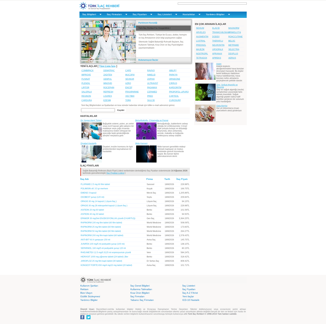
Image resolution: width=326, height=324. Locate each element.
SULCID (151, 100)
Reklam (84, 289)
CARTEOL (174, 96)
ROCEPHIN (108, 87)
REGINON (86, 96)
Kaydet (120, 110)
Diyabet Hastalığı (88, 143)
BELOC (231, 41)
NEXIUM (200, 28)
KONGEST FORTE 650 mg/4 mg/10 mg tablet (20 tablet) (106, 265)
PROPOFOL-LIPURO (179, 92)
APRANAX (217, 53)
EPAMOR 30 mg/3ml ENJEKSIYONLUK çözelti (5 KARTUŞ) (108, 218)
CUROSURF (175, 100)
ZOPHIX (151, 79)
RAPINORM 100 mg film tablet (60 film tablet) (101, 222)
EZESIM (107, 100)
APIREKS (216, 58)
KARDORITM (175, 87)
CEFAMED (152, 92)
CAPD (128, 70)
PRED (150, 96)
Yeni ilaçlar (188, 296)
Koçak (149, 188)
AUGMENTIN (202, 36)
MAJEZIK (200, 49)
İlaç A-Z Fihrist (190, 292)
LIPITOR (85, 87)
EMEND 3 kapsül (88, 193)
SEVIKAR (129, 79)
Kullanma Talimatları (141, 289)
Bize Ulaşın (86, 292)
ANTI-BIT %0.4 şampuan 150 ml (95, 239)
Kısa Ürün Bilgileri (139, 292)
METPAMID (233, 45)
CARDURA (87, 100)
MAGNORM (233, 28)
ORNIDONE (174, 79)
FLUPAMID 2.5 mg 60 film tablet (95, 184)
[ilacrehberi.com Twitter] (88, 318)
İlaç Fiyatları (188, 289)
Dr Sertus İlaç (153, 261)
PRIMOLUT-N (234, 32)
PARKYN (173, 75)
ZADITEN (107, 75)
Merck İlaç (151, 193)
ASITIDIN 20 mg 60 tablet (92, 210)
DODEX (216, 36)
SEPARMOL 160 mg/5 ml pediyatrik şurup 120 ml (103, 248)
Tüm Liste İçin (107, 66)
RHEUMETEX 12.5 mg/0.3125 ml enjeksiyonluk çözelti (106, 252)
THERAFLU (217, 41)
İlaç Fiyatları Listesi (115, 173)
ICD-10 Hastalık (190, 300)
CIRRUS (173, 83)
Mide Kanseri (141, 143)
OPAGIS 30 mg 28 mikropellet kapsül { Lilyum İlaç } (104, 205)
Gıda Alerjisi (221, 106)
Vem (149, 252)
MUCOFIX (130, 75)
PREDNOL (201, 45)
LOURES (107, 96)
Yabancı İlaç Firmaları (142, 300)
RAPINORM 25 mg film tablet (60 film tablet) (101, 227)
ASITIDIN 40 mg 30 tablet (92, 214)
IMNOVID (107, 83)
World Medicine (154, 222)
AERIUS (232, 58)
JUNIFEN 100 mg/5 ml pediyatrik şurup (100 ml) (103, 244)
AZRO (128, 83)
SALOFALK (87, 92)
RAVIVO (151, 70)
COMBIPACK (88, 70)
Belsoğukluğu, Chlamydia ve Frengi (151, 120)
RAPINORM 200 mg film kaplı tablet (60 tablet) (102, 235)
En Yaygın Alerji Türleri (91, 120)
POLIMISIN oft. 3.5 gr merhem (94, 188)
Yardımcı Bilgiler (89, 300)
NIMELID (151, 75)
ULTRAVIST (152, 83)
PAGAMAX (152, 87)
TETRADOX (201, 58)
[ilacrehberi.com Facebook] (82, 318)
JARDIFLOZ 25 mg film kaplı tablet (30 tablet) (101, 261)
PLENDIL (86, 83)
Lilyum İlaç (152, 201)
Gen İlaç (150, 218)
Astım (218, 64)
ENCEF (128, 87)
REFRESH (108, 92)
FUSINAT (86, 79)
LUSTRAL (200, 41)
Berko (149, 210)
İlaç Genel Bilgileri (140, 285)
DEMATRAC (109, 70)
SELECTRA (233, 49)
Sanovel (150, 184)
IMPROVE (86, 75)
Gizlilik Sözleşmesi (90, 296)
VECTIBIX (129, 96)
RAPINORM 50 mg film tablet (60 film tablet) (101, 231)
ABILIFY (173, 70)
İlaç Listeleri (188, 285)
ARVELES (201, 32)
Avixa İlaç (151, 239)
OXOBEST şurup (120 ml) (92, 197)
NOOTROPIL (202, 53)
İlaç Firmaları (137, 296)
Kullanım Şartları (89, 285)
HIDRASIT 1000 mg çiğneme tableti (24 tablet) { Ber (104, 257)
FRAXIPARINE (132, 92)
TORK (128, 100)
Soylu (149, 197)
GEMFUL (107, 79)
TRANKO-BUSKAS (221, 32)
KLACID (216, 28)
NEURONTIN (218, 45)
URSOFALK (217, 49)
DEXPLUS (233, 53)
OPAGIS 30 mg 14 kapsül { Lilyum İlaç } (99, 201)
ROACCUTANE (235, 36)
